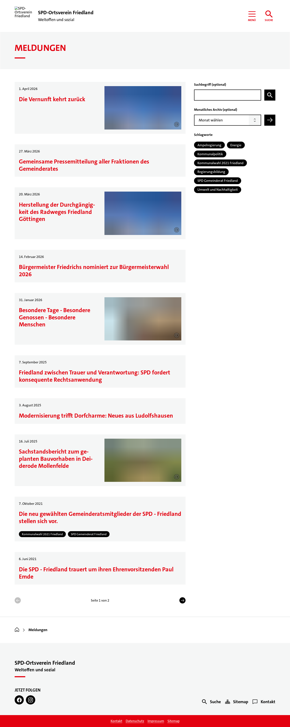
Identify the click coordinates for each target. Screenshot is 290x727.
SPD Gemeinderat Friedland (217, 180)
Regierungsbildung (211, 171)
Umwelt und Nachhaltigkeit (217, 189)
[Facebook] (19, 699)
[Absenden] (269, 120)
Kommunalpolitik (210, 154)
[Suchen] (269, 95)
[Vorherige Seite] (18, 600)
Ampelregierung (209, 145)
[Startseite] (17, 630)
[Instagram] (30, 699)
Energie (235, 145)
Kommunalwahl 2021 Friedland (220, 163)
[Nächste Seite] (182, 600)
